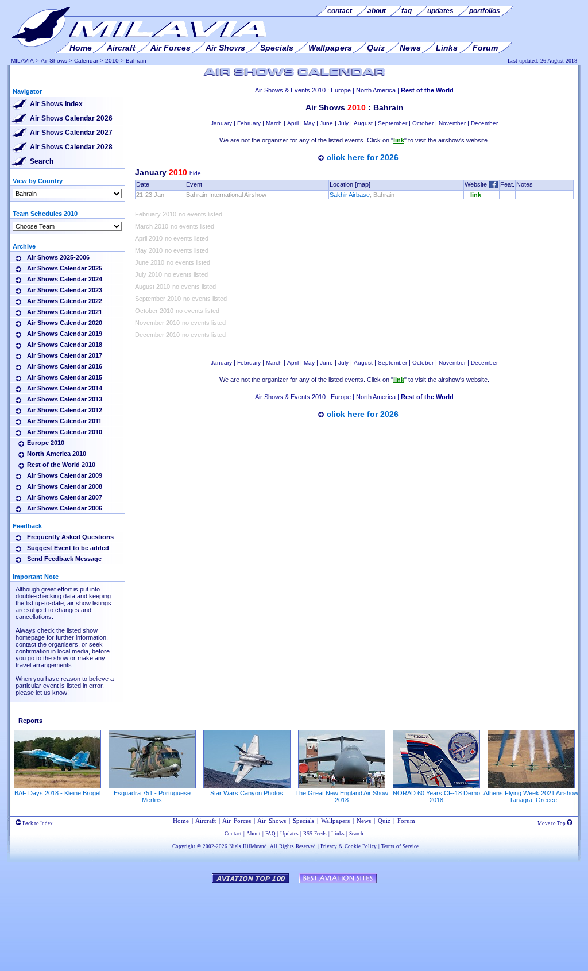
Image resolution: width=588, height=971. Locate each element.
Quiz (384, 820)
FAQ (270, 834)
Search (41, 161)
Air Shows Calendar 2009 (64, 475)
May (309, 123)
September (392, 123)
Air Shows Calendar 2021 (64, 311)
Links (338, 834)
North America (376, 90)
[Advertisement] (354, 457)
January (221, 123)
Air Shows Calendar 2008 (64, 486)
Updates (289, 834)
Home (181, 820)
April (293, 123)
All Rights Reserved (293, 846)
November (452, 123)
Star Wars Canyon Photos (246, 793)
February (249, 123)
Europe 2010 (45, 442)
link (475, 194)
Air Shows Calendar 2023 (64, 290)
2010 (112, 60)
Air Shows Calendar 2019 (64, 333)
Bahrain (136, 60)
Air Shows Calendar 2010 (64, 431)
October (423, 123)
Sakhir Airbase (350, 194)
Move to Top (552, 823)
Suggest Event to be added (68, 547)
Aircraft (205, 820)
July (343, 123)
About (253, 834)
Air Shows (54, 60)
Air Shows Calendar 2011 (64, 420)
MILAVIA (22, 60)
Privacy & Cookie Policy (348, 846)
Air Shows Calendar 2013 (64, 399)
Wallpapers (335, 820)
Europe (341, 90)
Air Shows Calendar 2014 (64, 388)
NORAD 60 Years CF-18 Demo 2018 (436, 796)
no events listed (200, 214)
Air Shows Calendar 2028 (71, 147)
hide (195, 173)
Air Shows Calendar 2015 (64, 377)
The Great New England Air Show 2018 (341, 796)
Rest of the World (427, 90)
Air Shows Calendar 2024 (64, 279)
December (484, 123)
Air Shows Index (56, 104)
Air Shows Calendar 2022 (64, 300)
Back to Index (37, 823)
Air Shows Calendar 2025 (64, 268)
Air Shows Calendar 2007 (64, 497)
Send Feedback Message (64, 558)
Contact (233, 834)
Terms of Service (400, 846)
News (364, 820)
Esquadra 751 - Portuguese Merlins (152, 796)
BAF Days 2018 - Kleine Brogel (57, 793)
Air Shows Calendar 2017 (64, 355)
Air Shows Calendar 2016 (64, 366)
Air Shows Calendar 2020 (64, 322)
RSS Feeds (315, 834)
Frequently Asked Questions (70, 536)
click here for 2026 (363, 157)
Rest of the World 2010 (61, 464)
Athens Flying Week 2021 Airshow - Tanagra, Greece (530, 796)
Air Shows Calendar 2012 (64, 410)
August (363, 123)
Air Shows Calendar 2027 (71, 133)
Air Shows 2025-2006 (58, 257)
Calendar (86, 60)
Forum (406, 820)
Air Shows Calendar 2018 (64, 344)
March (274, 123)
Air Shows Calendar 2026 (71, 118)
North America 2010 (56, 453)
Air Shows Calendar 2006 (64, 508)
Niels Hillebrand (248, 846)
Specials (303, 820)
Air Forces (236, 820)
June (326, 123)
